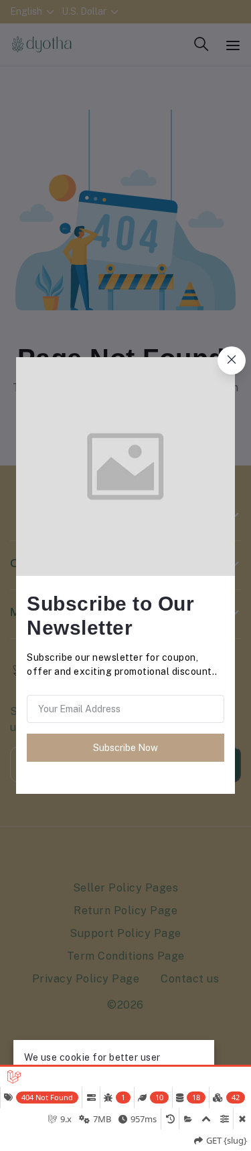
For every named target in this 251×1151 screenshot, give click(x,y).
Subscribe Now (125, 747)
